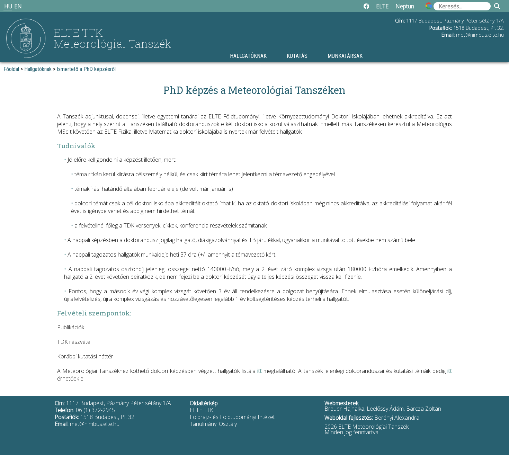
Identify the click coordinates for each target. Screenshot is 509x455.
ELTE (382, 6)
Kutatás (297, 56)
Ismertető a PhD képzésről (86, 69)
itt (259, 371)
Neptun (404, 6)
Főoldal (11, 69)
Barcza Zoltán (423, 408)
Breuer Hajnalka (344, 408)
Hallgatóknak (248, 56)
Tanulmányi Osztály (213, 424)
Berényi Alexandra (396, 417)
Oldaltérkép (204, 403)
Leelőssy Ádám (385, 408)
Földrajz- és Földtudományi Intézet (232, 417)
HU (8, 6)
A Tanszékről (247, 68)
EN (18, 6)
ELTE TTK (201, 410)
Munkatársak (345, 56)
